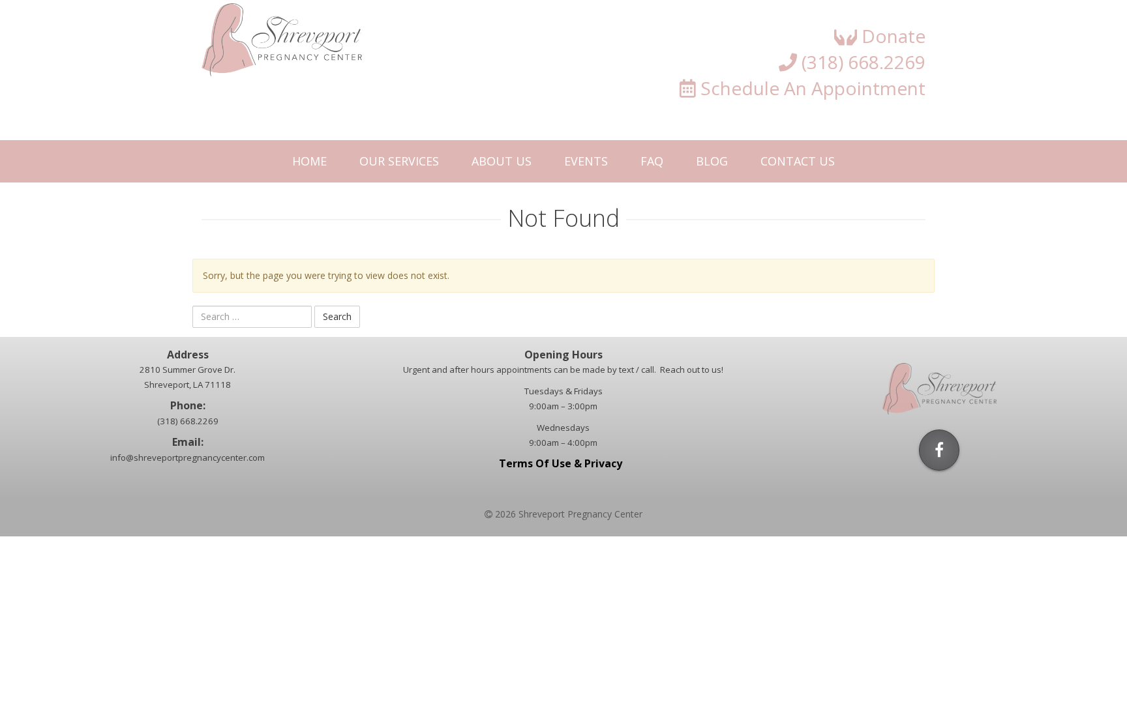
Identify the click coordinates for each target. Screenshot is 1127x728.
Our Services (399, 161)
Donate (891, 35)
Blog (712, 161)
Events (586, 161)
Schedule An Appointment (810, 88)
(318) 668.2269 (861, 62)
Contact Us (797, 161)
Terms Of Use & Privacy (563, 463)
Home (309, 161)
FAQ (651, 161)
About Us (502, 161)
